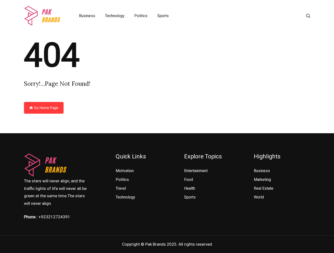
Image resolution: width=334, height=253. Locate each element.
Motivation (125, 170)
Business (87, 15)
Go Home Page (45, 108)
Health (189, 188)
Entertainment (196, 170)
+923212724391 (54, 216)
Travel (121, 188)
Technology (114, 15)
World (259, 197)
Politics (140, 15)
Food (188, 179)
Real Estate (263, 188)
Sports (163, 15)
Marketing (262, 179)
